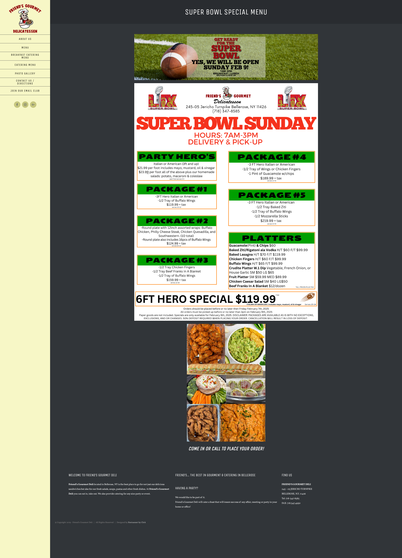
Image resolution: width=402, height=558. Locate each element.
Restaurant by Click (137, 522)
